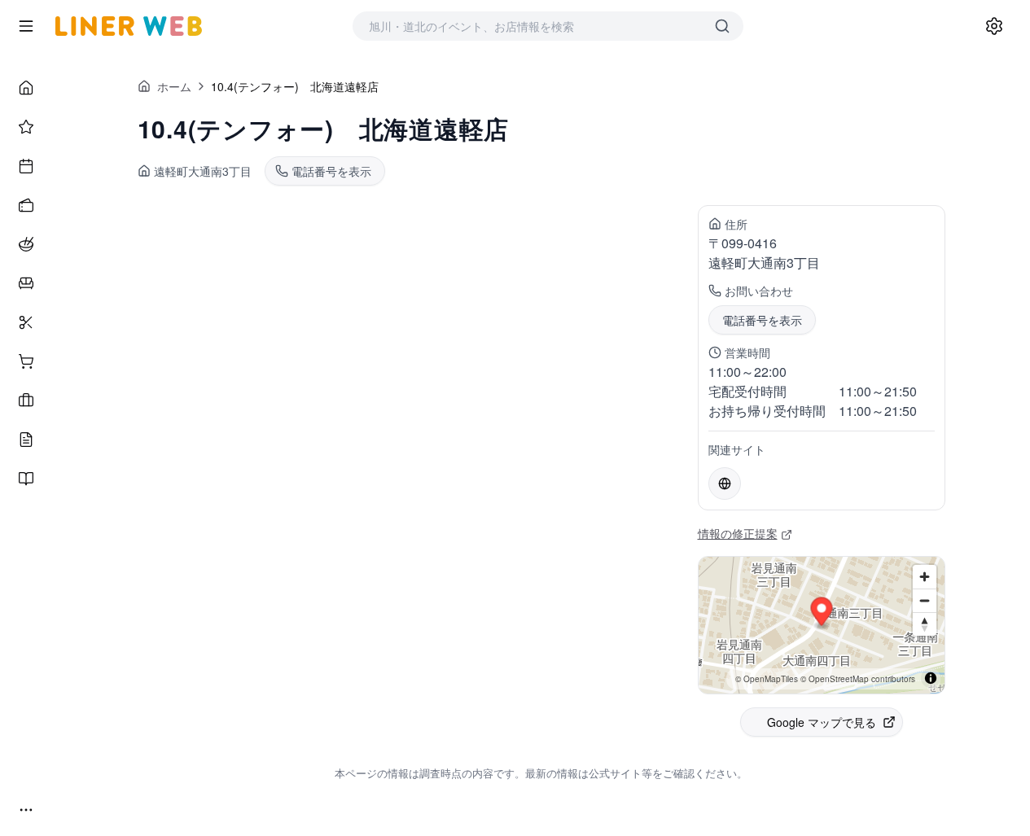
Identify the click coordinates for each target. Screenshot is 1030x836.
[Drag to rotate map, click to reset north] (924, 624)
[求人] (26, 400)
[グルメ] (26, 244)
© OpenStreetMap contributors (857, 679)
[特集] (26, 127)
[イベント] (26, 166)
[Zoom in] (924, 577)
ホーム (174, 86)
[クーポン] (26, 205)
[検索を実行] (722, 26)
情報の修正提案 (738, 533)
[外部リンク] (724, 483)
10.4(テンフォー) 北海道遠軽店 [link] (295, 86)
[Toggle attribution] (930, 678)
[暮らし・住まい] (26, 283)
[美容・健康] (26, 322)
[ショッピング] (26, 361)
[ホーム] (26, 87)
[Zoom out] (924, 600)
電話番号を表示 (762, 320)
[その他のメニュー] (26, 809)
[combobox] (531, 26)
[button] (821, 614)
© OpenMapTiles (766, 679)
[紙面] (26, 478)
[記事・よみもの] (26, 439)
